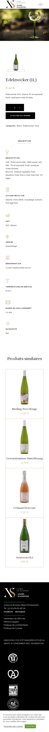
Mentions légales (11, 622)
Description (24, 141)
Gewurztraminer (24, 432)
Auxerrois (24, 529)
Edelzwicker (28, 126)
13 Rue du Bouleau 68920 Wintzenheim (21, 605)
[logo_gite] (13, 658)
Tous (37, 126)
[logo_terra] (13, 690)
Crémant (28, 479)
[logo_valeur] (13, 704)
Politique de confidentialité (16, 625)
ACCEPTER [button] (30, 726)
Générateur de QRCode (14, 618)
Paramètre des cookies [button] (13, 726)
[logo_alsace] (13, 674)
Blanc (19, 126)
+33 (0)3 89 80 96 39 (16, 608)
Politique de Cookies (13, 628)
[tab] (24, 141)
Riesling (31, 380)
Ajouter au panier (20, 116)
